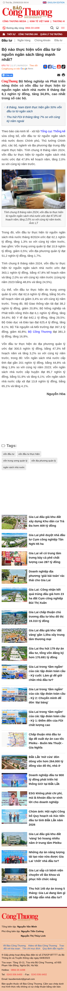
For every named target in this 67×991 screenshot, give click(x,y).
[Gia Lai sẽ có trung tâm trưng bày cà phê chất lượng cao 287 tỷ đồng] (14, 558)
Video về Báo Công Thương (42, 945)
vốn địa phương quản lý (43, 460)
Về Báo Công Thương (14, 945)
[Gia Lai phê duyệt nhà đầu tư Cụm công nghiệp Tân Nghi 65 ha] (14, 540)
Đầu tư (7, 40)
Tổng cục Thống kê (52, 131)
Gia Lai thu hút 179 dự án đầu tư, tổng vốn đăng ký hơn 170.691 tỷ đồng (46, 653)
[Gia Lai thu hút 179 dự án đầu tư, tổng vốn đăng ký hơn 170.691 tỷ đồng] (14, 653)
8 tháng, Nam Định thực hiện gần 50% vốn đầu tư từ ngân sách (34, 109)
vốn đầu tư (8, 454)
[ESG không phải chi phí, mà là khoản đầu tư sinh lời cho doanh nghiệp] (14, 798)
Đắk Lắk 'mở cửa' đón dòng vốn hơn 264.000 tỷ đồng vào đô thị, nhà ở (46, 761)
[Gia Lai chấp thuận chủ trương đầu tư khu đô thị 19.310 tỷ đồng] (14, 617)
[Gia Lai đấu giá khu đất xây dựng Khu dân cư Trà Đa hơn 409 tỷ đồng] (14, 522)
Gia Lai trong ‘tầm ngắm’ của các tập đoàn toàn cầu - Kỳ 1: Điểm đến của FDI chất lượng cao (47, 718)
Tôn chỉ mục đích (31, 948)
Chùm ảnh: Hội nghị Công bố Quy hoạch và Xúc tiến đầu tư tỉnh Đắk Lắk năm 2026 (47, 818)
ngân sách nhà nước (14, 467)
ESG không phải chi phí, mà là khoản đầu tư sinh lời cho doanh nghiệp (45, 798)
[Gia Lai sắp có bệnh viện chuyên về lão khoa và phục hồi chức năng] (14, 875)
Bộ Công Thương (40, 331)
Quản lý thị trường (51, 34)
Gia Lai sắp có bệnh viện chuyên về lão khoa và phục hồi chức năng (46, 875)
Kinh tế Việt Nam (39, 21)
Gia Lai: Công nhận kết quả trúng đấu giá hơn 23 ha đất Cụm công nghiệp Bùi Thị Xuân (46, 596)
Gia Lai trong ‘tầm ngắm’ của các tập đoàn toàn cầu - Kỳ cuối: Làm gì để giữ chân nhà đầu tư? (47, 673)
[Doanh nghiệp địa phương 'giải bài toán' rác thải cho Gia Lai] (14, 576)
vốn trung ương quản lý (15, 460)
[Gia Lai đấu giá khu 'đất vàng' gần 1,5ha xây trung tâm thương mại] (14, 635)
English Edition (56, 2)
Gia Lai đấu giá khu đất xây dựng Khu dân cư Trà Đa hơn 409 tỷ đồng (46, 521)
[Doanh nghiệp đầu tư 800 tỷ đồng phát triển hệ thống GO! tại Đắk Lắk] (14, 780)
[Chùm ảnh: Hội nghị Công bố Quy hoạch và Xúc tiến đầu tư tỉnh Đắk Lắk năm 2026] (14, 816)
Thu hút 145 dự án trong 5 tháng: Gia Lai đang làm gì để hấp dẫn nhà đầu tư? (47, 893)
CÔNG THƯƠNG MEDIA (14, 21)
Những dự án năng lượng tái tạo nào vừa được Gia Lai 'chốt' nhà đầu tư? (47, 857)
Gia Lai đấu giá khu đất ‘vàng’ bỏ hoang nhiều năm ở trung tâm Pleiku (45, 838)
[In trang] (63, 75)
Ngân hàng (24, 40)
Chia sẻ (8, 75)
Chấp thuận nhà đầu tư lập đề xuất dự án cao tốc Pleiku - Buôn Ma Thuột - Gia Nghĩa (46, 741)
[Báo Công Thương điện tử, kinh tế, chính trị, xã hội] (27, 11)
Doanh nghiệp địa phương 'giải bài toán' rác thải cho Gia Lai (47, 576)
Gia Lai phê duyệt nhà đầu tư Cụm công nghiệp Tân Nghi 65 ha (47, 539)
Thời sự (11, 34)
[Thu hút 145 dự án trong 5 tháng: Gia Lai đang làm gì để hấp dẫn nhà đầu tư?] (14, 893)
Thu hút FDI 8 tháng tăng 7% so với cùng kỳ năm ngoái (33, 119)
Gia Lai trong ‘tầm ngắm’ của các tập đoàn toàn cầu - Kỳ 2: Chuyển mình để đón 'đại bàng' (47, 696)
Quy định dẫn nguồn (53, 948)
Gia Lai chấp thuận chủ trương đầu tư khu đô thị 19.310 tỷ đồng (46, 617)
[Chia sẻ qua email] (58, 75)
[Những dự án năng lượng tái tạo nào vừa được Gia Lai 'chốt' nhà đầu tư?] (14, 857)
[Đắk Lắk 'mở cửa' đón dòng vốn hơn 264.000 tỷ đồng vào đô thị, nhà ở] (14, 762)
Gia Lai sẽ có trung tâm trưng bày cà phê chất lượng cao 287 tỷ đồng (45, 558)
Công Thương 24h (28, 34)
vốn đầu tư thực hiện (29, 454)
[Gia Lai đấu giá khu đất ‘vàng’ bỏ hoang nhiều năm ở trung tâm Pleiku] (14, 839)
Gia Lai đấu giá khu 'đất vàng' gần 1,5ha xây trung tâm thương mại (47, 635)
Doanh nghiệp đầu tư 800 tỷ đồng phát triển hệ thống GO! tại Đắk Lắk (46, 780)
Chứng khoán (42, 40)
